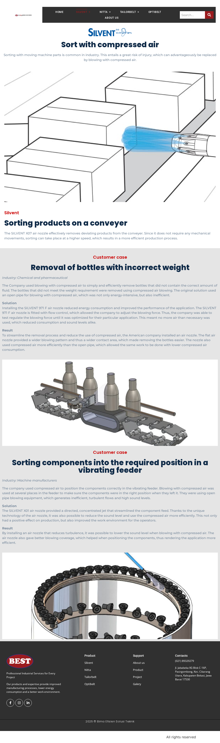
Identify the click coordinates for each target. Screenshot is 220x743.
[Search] (209, 15)
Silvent (81, 12)
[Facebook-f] (10, 703)
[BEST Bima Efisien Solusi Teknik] (23, 15)
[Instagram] (19, 703)
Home (59, 12)
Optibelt (154, 12)
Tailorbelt (128, 12)
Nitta (104, 12)
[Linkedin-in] (28, 703)
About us (111, 17)
